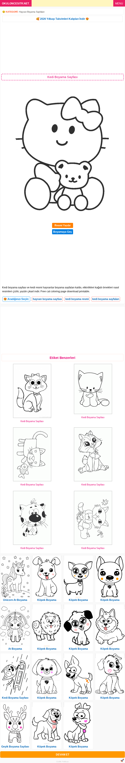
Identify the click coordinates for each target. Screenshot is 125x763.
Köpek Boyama (46, 600)
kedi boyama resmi (77, 299)
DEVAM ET (62, 754)
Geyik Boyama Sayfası (15, 746)
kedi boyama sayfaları (105, 299)
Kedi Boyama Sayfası (32, 421)
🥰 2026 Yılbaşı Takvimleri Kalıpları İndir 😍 (62, 18)
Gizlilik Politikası (62, 762)
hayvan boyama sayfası (47, 299)
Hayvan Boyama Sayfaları (32, 11)
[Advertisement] (62, 48)
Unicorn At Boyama (15, 600)
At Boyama (15, 648)
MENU (119, 3)
